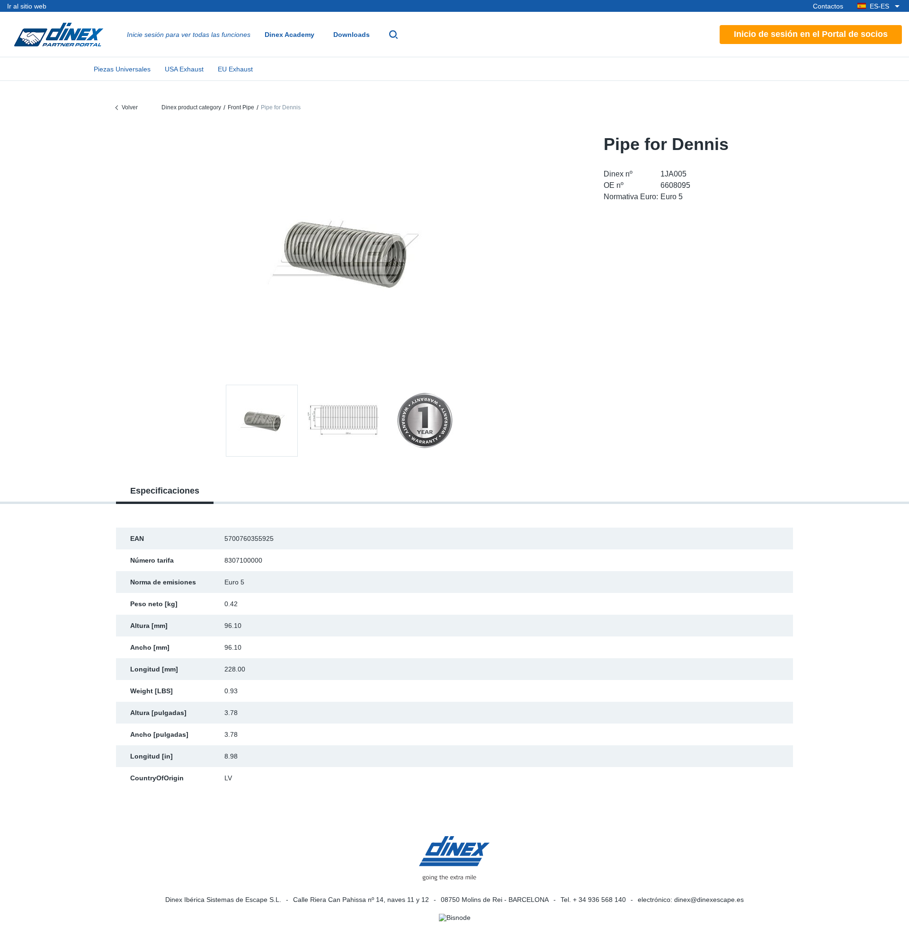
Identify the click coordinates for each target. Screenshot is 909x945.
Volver (130, 107)
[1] (343, 421)
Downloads (351, 34)
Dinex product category (191, 107)
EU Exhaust (235, 69)
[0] (343, 252)
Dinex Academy (289, 34)
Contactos (828, 6)
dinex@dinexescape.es (709, 899)
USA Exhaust (184, 69)
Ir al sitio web (26, 6)
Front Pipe (241, 107)
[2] (425, 421)
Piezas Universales (122, 69)
